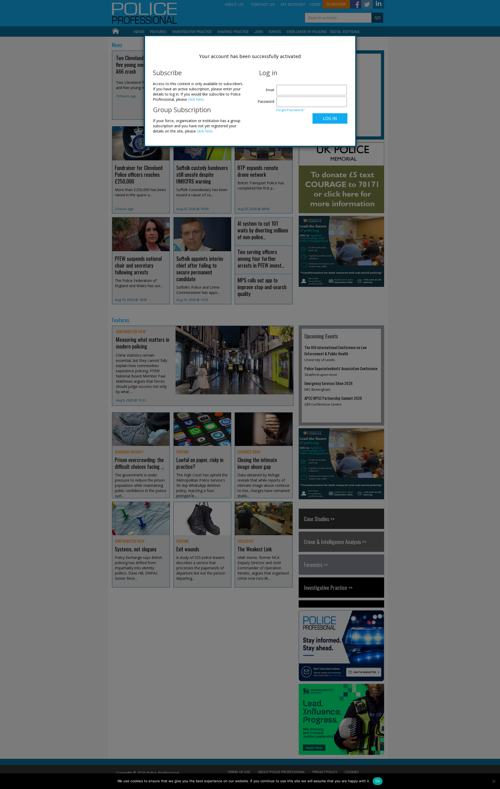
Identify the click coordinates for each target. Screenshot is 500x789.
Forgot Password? (290, 110)
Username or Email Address (265, 87)
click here (196, 99)
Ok (377, 781)
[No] (493, 781)
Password (266, 101)
